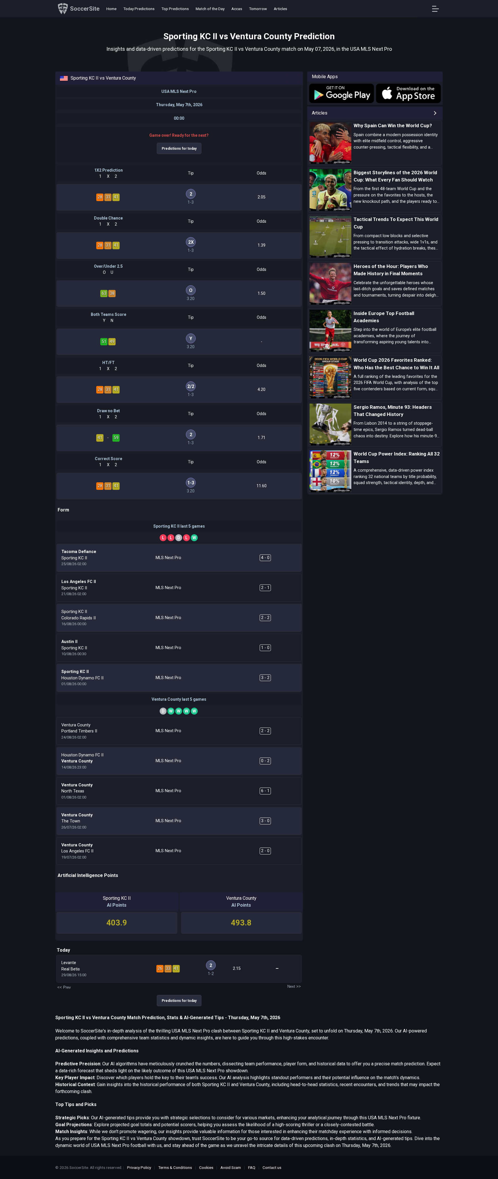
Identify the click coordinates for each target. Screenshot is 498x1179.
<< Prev (64, 987)
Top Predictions (175, 8)
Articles (280, 8)
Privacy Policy (139, 1167)
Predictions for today (179, 149)
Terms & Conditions (175, 1167)
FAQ (251, 1167)
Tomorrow (258, 8)
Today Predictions (138, 8)
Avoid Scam (230, 1167)
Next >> (294, 986)
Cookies (206, 1167)
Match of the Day (210, 8)
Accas (236, 8)
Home (111, 8)
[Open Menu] (438, 9)
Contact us (272, 1167)
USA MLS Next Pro (179, 91)
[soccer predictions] (341, 93)
